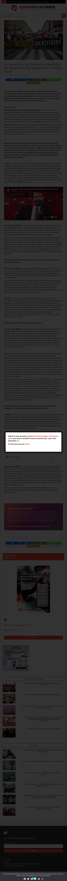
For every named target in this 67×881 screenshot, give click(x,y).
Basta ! (27, 444)
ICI (18, 441)
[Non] (65, 876)
